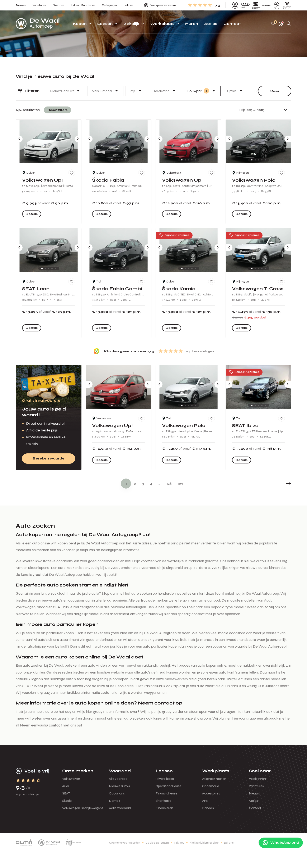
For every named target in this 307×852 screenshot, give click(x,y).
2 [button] (135, 483)
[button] (279, 483)
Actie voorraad (120, 808)
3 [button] (143, 483)
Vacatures (256, 786)
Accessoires (211, 793)
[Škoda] (266, 5)
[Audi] (245, 5)
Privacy (179, 842)
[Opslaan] (71, 172)
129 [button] (180, 483)
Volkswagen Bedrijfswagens (82, 808)
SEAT (66, 793)
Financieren (164, 808)
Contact (255, 808)
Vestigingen (257, 779)
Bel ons (228, 842)
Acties (253, 801)
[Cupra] (287, 5)
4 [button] (151, 483)
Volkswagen (71, 779)
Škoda (67, 801)
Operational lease (168, 786)
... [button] (159, 483)
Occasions (117, 793)
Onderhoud (210, 786)
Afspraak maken (214, 779)
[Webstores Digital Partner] (38, 23)
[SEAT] (256, 5)
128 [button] (169, 483)
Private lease (165, 779)
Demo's (115, 801)
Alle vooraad (118, 779)
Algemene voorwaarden (124, 842)
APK (205, 801)
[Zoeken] (288, 23)
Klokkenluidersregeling (204, 842)
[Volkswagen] (235, 5)
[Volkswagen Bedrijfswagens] (277, 5)
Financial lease (166, 793)
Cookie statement (157, 842)
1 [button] (126, 483)
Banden (208, 808)
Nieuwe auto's (119, 786)
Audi (65, 786)
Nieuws (254, 793)
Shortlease (163, 801)
